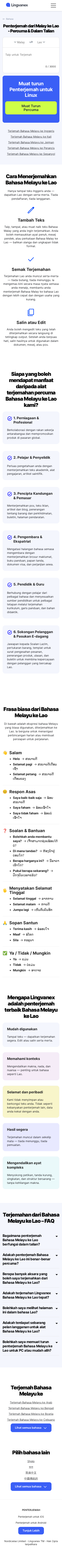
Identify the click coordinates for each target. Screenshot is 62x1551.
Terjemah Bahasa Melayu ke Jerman (31, 142)
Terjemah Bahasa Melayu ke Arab (31, 1402)
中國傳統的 (31, 1478)
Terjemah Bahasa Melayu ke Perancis (31, 148)
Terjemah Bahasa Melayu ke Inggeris (31, 131)
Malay (21, 42)
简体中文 (30, 1472)
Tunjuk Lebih (31, 1530)
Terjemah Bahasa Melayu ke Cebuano (31, 1419)
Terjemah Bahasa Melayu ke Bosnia (31, 1414)
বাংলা (31, 1467)
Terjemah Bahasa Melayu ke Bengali (31, 1408)
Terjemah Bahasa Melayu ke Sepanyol (31, 154)
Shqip (31, 1461)
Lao (39, 42)
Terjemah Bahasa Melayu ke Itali (31, 136)
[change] (31, 42)
